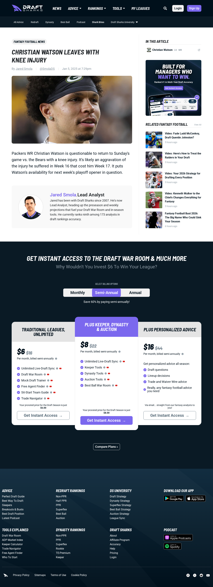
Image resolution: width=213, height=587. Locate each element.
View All (197, 125)
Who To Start (9, 557)
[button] (60, 368)
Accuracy (115, 544)
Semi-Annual (106, 292)
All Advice (18, 22)
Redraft (35, 22)
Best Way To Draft (12, 500)
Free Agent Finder (12, 553)
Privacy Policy (21, 575)
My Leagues (140, 8)
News (57, 8)
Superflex (61, 509)
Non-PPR (61, 496)
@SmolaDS (47, 68)
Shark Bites (98, 22)
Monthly (77, 292)
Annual (135, 292)
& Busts (18, 509)
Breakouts (8, 509)
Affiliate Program (120, 540)
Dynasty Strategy (120, 500)
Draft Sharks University (122, 22)
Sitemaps (40, 575)
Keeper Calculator (12, 544)
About (113, 535)
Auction (60, 518)
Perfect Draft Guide (13, 496)
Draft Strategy (118, 496)
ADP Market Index (12, 540)
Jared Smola (24, 68)
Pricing (114, 553)
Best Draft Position (13, 513)
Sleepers (7, 505)
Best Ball (65, 22)
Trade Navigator (11, 548)
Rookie (60, 548)
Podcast (81, 22)
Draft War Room (11, 535)
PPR (58, 505)
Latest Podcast (11, 518)
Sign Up (194, 8)
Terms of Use (58, 575)
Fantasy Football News (29, 41)
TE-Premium (63, 553)
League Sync (117, 518)
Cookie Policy (79, 575)
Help (112, 548)
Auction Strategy (119, 513)
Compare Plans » (106, 446)
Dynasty (49, 22)
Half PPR (61, 500)
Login (178, 8)
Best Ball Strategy (120, 509)
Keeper (60, 557)
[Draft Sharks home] (27, 8)
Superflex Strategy (120, 505)
